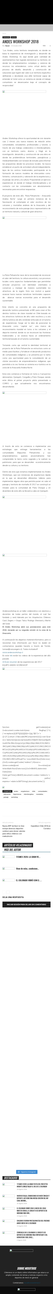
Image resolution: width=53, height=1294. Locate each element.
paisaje (6, 797)
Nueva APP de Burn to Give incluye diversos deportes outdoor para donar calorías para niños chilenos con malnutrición (13, 831)
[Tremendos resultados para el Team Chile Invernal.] (26, 1052)
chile (33, 791)
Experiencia (17, 794)
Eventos (13, 37)
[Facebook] (4, 811)
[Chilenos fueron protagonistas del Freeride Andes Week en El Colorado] (8, 1224)
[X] (10, 811)
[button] (4, 27)
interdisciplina (29, 794)
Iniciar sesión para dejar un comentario (26, 904)
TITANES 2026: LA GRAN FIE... (28, 856)
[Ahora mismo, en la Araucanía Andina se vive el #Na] (26, 1114)
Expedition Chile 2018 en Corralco (41, 827)
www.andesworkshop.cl (12, 652)
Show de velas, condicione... (27, 868)
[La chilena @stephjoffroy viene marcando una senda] (26, 1085)
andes (16, 791)
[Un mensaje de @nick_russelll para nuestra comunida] (26, 1130)
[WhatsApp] (21, 811)
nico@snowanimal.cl (32, 1283)
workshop (14, 797)
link (11, 655)
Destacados (6, 37)
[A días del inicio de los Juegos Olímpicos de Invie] (26, 1002)
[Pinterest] (16, 811)
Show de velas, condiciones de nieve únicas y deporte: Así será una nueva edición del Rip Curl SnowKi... (33, 1198)
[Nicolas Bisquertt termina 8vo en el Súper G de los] (26, 924)
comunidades (42, 791)
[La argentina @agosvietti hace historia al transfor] (26, 950)
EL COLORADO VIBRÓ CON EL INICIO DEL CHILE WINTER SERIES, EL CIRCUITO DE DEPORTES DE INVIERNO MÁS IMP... (32, 1210)
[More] (27, 811)
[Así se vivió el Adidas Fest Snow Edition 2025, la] (26, 1151)
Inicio (4, 33)
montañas (39, 794)
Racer (7, 46)
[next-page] (7, 892)
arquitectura (25, 791)
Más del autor (12, 850)
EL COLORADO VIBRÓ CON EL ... (29, 880)
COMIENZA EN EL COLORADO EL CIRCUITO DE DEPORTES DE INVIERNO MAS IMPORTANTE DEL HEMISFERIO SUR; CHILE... (32, 1234)
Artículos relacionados (18, 845)
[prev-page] (4, 892)
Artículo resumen (9, 662)
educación (7, 794)
